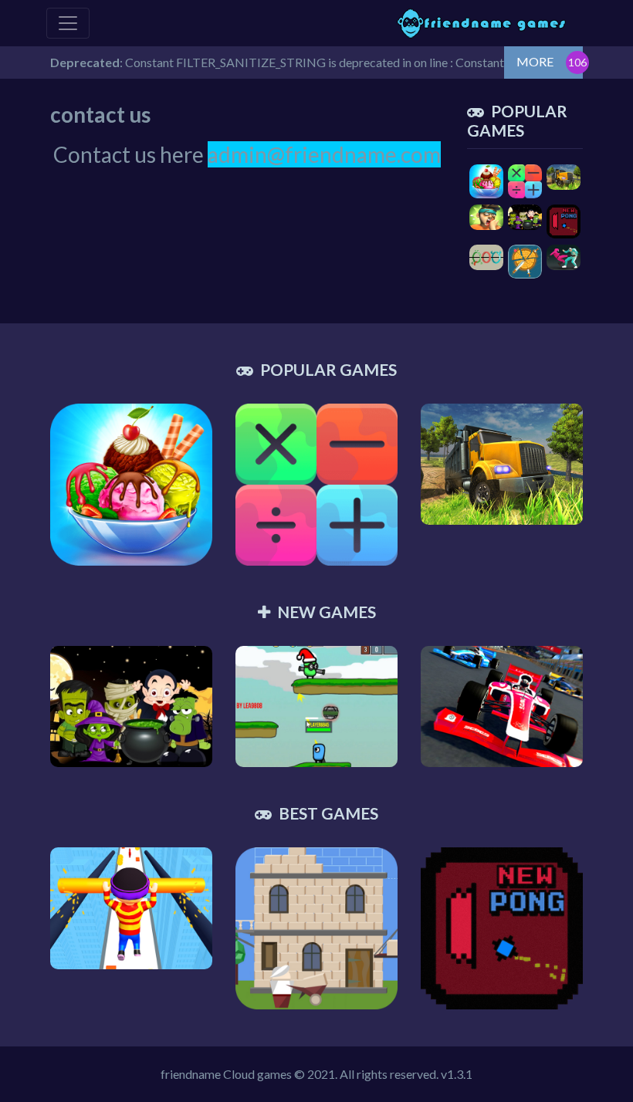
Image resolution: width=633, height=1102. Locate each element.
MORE (534, 61)
